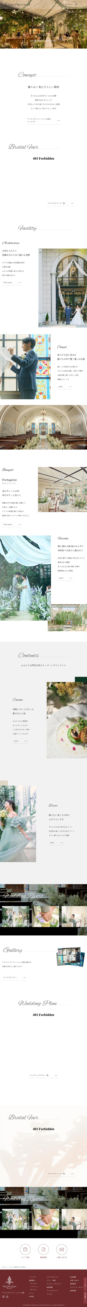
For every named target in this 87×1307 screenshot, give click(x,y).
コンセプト (32, 1277)
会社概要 (73, 1277)
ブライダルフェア (53, 1277)
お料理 (31, 1296)
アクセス (50, 1294)
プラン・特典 (51, 1280)
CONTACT (67, 4)
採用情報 (73, 1291)
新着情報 (50, 1287)
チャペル (34, 1283)
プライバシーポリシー (77, 1287)
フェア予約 (85, 1283)
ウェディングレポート (54, 1284)
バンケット (34, 1287)
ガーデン (34, 1290)
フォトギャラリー (53, 1291)
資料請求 (85, 1296)
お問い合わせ (74, 1280)
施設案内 (32, 1280)
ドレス (31, 1293)
